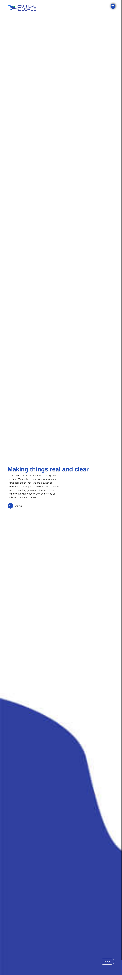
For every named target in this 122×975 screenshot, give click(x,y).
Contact (107, 961)
